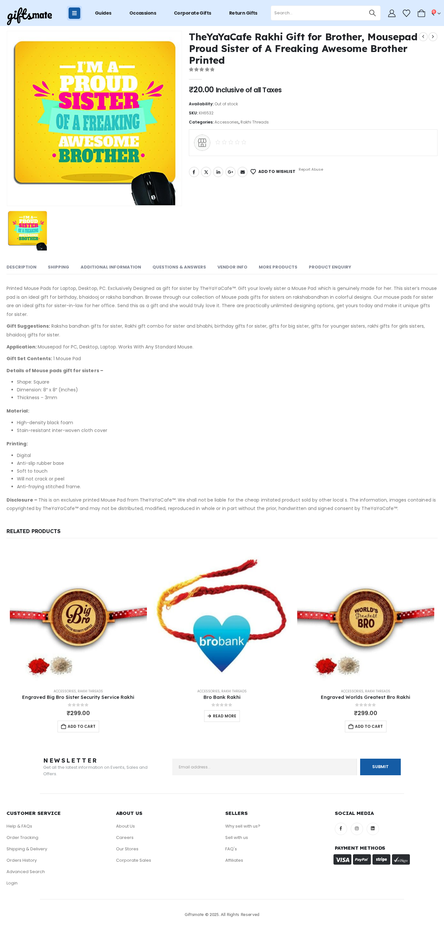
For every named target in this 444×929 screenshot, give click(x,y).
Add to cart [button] (82, 726)
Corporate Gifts (192, 13)
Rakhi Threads (255, 122)
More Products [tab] (278, 267)
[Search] (373, 13)
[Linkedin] (373, 829)
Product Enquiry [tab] (330, 267)
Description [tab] (21, 267)
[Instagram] (357, 829)
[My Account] (391, 13)
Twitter (206, 172)
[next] (432, 36)
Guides (103, 13)
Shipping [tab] (58, 267)
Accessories (227, 122)
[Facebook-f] (341, 829)
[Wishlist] (406, 13)
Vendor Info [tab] (232, 267)
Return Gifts (243, 13)
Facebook (194, 172)
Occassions (142, 13)
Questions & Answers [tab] (179, 267)
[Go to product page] (78, 614)
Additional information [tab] (111, 267)
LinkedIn (218, 172)
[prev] (423, 36)
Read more (224, 716)
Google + (230, 172)
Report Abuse (310, 169)
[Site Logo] (29, 16)
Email (242, 172)
